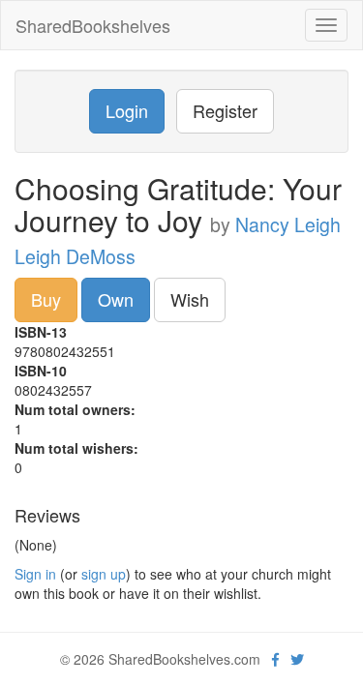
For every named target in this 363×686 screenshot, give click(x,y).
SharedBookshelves (92, 25)
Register (225, 110)
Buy (46, 299)
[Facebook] (275, 659)
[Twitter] (297, 659)
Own (116, 299)
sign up (103, 573)
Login (127, 110)
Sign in (35, 573)
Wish (189, 299)
